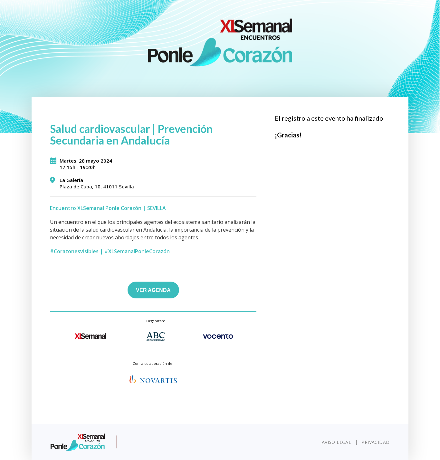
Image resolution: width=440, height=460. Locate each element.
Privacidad (375, 442)
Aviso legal (336, 442)
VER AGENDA (153, 290)
